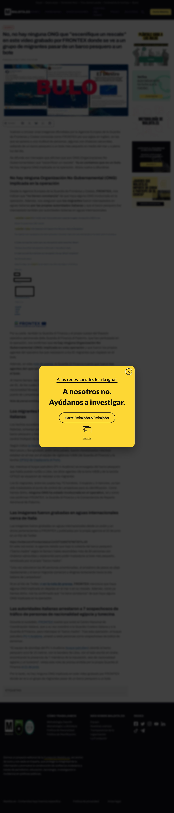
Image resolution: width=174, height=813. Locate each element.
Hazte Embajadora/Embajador (87, 418)
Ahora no (87, 438)
